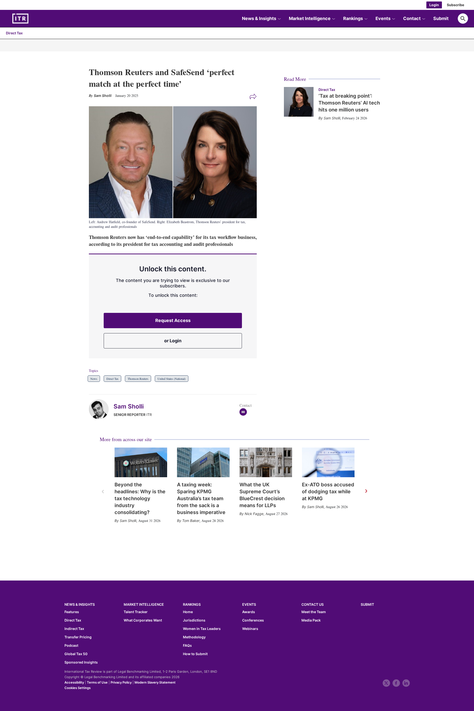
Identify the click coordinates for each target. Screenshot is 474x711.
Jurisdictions (194, 620)
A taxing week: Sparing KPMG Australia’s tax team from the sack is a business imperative (201, 498)
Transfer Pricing (78, 637)
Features (71, 612)
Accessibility (74, 682)
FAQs (187, 645)
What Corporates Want (143, 620)
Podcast (71, 645)
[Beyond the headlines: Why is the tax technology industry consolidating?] (141, 462)
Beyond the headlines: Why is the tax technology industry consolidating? (140, 498)
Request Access (173, 320)
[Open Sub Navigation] (279, 18)
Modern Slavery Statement (155, 682)
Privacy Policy (121, 682)
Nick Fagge (254, 514)
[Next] (365, 491)
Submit (441, 18)
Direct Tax (14, 33)
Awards (248, 612)
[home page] (32, 18)
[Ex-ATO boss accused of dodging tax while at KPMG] (328, 462)
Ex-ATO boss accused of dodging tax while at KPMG (328, 491)
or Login (172, 340)
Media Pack (311, 620)
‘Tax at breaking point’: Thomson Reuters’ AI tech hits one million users (349, 103)
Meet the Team (313, 612)
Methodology (194, 637)
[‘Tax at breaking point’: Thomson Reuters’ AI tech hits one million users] (299, 102)
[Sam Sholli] (101, 409)
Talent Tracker (136, 612)
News (93, 379)
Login (434, 5)
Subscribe (455, 5)
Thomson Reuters (138, 379)
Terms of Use (97, 682)
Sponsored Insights (81, 662)
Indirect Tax (74, 628)
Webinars (250, 628)
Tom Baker (190, 520)
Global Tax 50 (75, 654)
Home (188, 612)
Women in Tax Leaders (202, 628)
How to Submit (195, 654)
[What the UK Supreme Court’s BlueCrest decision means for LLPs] (265, 462)
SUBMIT (367, 604)
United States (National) (172, 379)
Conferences (253, 620)
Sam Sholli (129, 406)
